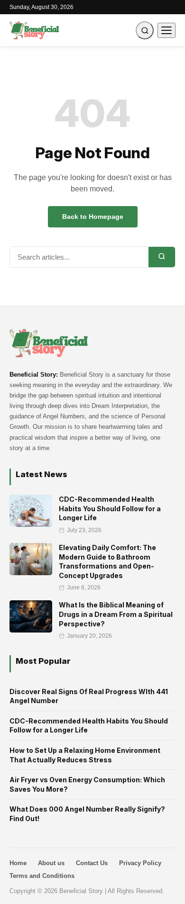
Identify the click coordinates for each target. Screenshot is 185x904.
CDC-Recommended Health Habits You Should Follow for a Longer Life (88, 725)
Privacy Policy (140, 863)
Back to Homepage (92, 216)
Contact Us (92, 863)
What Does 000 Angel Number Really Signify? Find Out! (87, 814)
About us (51, 863)
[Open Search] (145, 30)
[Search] (161, 257)
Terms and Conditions (41, 875)
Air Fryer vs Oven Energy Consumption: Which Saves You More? (87, 784)
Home (18, 863)
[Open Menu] (166, 30)
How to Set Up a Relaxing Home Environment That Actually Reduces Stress (84, 755)
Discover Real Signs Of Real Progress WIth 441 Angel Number (88, 696)
